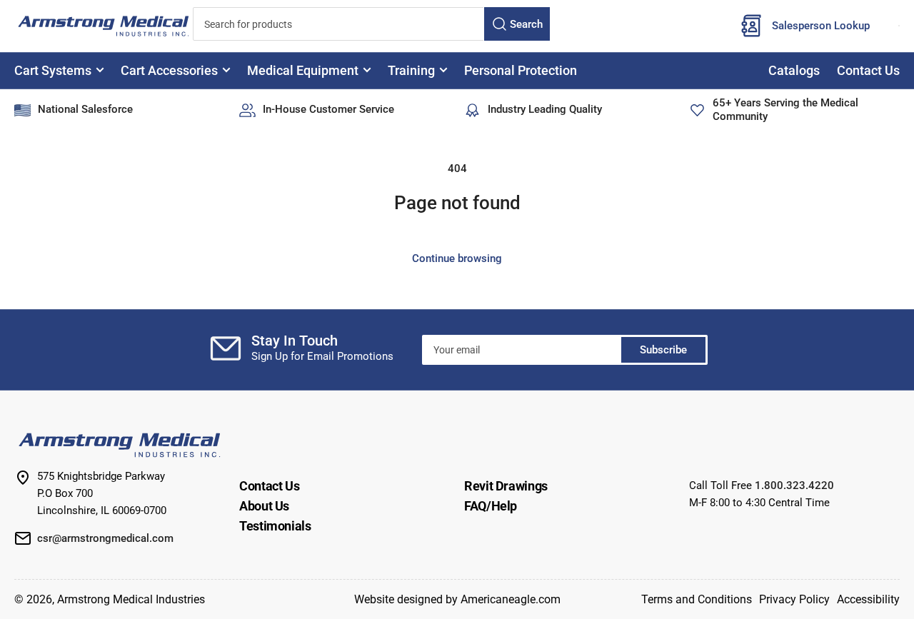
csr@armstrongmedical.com (105, 538)
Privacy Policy (794, 599)
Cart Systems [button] (52, 70)
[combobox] (371, 24)
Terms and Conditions (696, 599)
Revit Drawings (506, 485)
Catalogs (794, 70)
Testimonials (275, 525)
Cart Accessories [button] (169, 70)
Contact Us (868, 70)
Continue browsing (457, 258)
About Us (264, 505)
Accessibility (868, 599)
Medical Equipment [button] (302, 70)
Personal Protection (520, 70)
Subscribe (663, 349)
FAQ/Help (490, 505)
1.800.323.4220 (794, 485)
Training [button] (411, 70)
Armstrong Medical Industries (131, 599)
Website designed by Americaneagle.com (457, 599)
